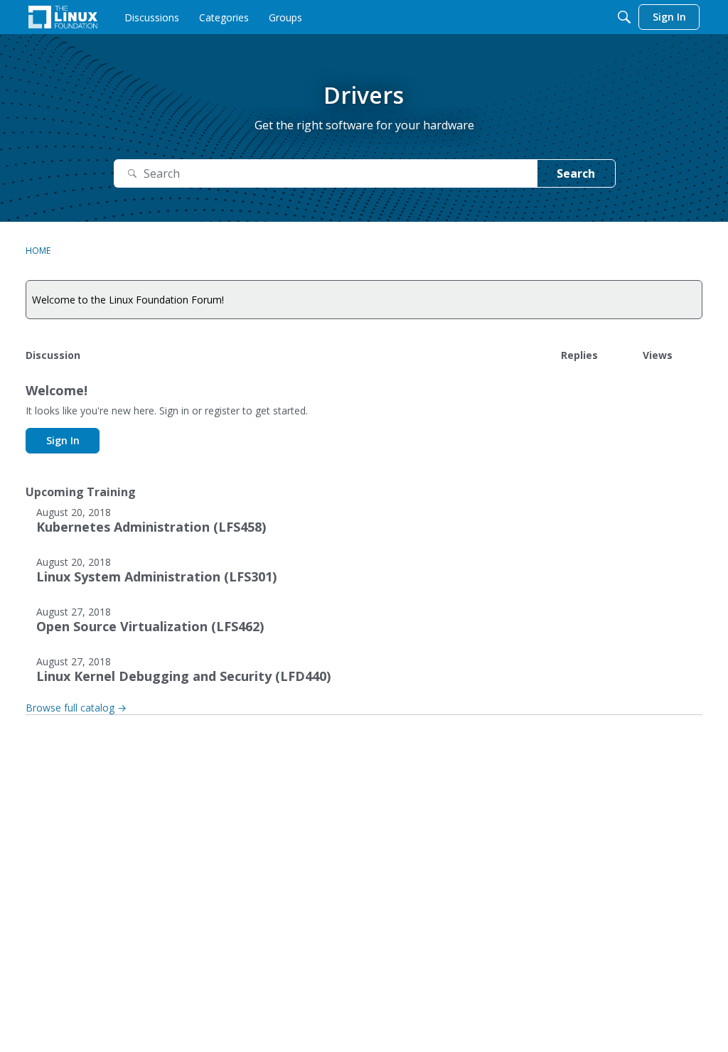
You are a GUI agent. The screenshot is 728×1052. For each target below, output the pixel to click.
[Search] (624, 17)
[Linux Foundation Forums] (62, 17)
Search (576, 173)
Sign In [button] (63, 440)
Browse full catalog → (76, 707)
